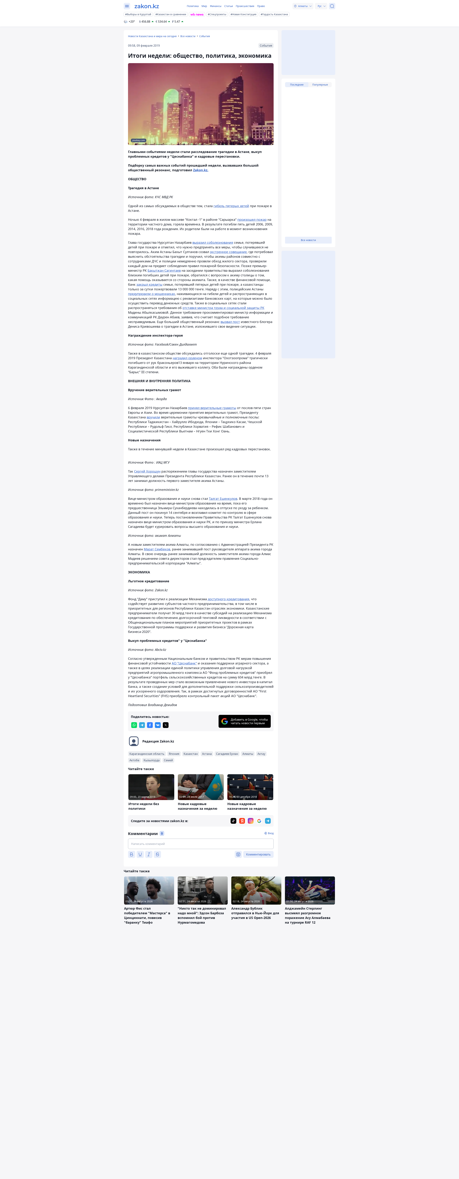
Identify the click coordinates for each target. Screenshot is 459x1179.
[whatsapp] (134, 725)
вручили (153, 417)
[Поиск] (332, 6)
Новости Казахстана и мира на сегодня (152, 36)
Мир (204, 6)
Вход (271, 833)
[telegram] (142, 725)
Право (261, 6)
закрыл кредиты (149, 284)
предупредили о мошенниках (151, 294)
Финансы (215, 6)
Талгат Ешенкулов (223, 498)
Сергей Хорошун (147, 471)
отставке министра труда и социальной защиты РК (223, 308)
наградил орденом (187, 358)
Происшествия (245, 6)
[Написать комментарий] (201, 844)
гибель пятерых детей (231, 206)
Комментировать (258, 854)
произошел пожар (252, 219)
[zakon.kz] (146, 6)
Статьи (228, 6)
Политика (193, 6)
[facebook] (150, 725)
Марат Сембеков (157, 549)
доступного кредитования (228, 599)
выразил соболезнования (212, 242)
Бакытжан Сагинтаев (164, 270)
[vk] (158, 725)
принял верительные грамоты (212, 408)
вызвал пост (230, 322)
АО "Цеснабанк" (184, 663)
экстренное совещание (228, 252)
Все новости (187, 36)
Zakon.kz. (200, 170)
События (204, 36)
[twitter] (165, 725)
